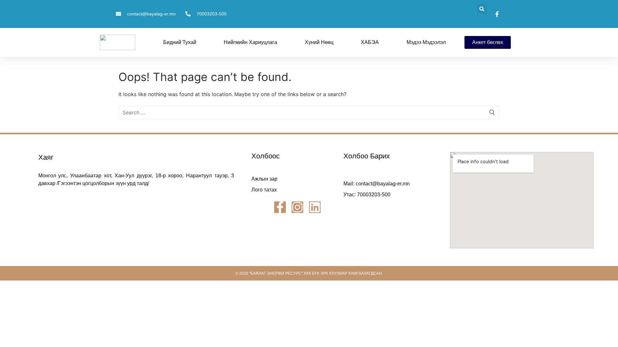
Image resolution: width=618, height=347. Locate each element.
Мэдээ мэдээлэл (426, 42)
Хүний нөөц (319, 42)
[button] (482, 9)
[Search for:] (309, 112)
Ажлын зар (264, 179)
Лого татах (264, 189)
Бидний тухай (179, 42)
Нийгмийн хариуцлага (250, 42)
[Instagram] (297, 207)
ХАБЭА (370, 42)
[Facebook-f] (280, 207)
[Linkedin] (315, 207)
